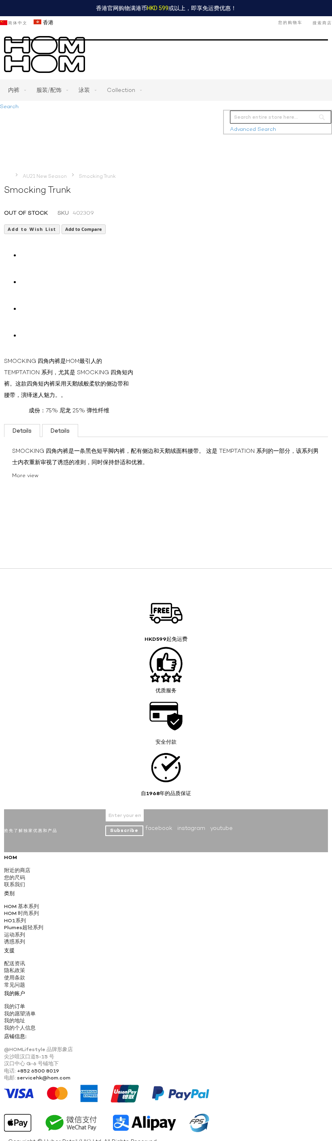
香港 (47, 22)
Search (9, 106)
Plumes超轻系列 (23, 927)
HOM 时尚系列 (21, 913)
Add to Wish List (32, 229)
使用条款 (14, 977)
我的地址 (14, 1020)
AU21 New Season (45, 176)
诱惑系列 (14, 941)
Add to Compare (83, 229)
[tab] (22, 430)
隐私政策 (14, 970)
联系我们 (14, 884)
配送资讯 (14, 963)
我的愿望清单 (20, 1013)
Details (22, 430)
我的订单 (14, 1006)
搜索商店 (322, 23)
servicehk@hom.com (43, 1077)
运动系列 (14, 934)
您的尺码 (14, 877)
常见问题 (14, 984)
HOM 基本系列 (21, 906)
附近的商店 (17, 870)
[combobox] (280, 117)
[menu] (166, 90)
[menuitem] (15, 90)
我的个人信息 (20, 1027)
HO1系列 (15, 920)
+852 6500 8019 (38, 1070)
